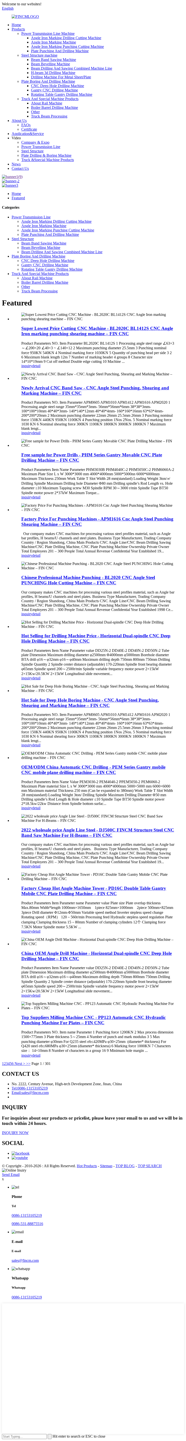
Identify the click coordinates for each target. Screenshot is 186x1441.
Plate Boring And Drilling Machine (48, 81)
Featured (18, 198)
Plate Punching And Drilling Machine (60, 51)
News (16, 164)
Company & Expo (35, 142)
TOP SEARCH (150, 1166)
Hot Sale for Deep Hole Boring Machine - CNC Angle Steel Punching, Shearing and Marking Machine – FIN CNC (90, 703)
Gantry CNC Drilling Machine (54, 90)
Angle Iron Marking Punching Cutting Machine (67, 47)
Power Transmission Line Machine (48, 33)
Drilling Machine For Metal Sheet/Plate (61, 77)
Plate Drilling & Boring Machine (46, 155)
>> (28, 1064)
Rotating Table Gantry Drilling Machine (61, 94)
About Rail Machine (46, 103)
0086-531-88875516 (27, 1224)
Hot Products (87, 1166)
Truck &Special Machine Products (47, 160)
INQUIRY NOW (15, 1133)
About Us (19, 121)
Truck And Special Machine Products (49, 99)
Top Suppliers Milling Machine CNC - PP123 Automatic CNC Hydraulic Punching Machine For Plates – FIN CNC (93, 1020)
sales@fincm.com (25, 1260)
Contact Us (20, 168)
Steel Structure (32, 151)
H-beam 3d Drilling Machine (53, 73)
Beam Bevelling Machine (50, 64)
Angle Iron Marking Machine (53, 42)
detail (36, 366)
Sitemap (106, 1166)
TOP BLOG (125, 1166)
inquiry (26, 366)
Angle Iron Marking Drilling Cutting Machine (66, 38)
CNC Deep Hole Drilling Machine (57, 86)
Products (18, 29)
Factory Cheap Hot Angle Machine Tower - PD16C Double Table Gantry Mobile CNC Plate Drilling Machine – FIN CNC (93, 891)
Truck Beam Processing (49, 116)
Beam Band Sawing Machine (53, 60)
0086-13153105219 (27, 1215)
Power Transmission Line (40, 147)
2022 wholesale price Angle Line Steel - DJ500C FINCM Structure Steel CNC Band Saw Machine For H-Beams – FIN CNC (97, 832)
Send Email (11, 1175)
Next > (20, 1064)
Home (16, 25)
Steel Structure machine (39, 55)
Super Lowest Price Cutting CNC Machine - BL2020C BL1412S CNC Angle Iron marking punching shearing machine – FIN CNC (97, 331)
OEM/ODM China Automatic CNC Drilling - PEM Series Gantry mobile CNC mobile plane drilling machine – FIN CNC (93, 770)
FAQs (26, 125)
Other (35, 112)
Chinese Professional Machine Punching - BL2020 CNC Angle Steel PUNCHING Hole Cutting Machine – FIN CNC (88, 580)
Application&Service (28, 134)
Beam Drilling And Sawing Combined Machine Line (71, 68)
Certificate (29, 129)
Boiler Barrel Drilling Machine (54, 107)
